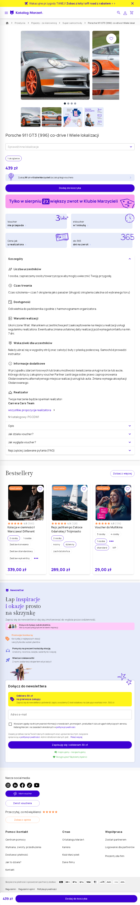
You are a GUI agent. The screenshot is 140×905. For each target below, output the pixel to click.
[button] (119, 13)
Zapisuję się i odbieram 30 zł (70, 745)
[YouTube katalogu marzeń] (36, 785)
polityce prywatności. (30, 737)
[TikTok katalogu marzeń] (29, 785)
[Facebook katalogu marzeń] (22, 785)
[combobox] (67, 146)
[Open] (131, 146)
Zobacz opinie (22, 819)
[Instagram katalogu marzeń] (8, 785)
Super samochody (72, 22)
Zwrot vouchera (22, 803)
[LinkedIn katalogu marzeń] (15, 785)
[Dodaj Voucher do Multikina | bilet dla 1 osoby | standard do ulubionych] (127, 489)
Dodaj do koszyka (70, 188)
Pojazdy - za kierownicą (44, 22)
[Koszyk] (132, 13)
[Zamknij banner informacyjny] (132, 3)
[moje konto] (125, 12)
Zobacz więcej (122, 473)
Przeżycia (20, 22)
